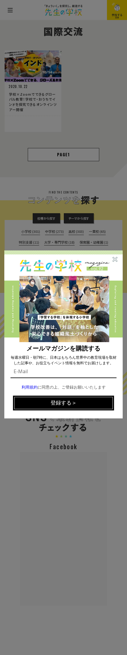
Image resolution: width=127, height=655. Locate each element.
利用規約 (30, 387)
